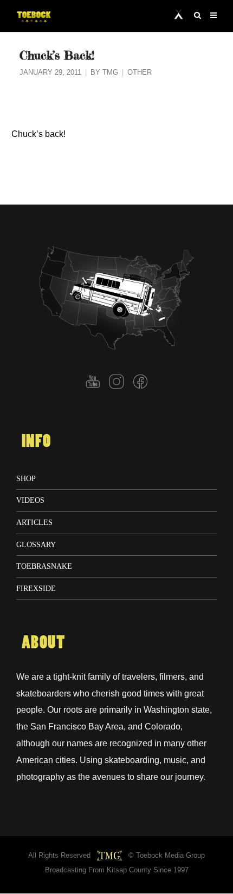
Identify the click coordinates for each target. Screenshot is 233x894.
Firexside (36, 588)
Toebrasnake (44, 566)
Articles (34, 522)
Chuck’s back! (38, 134)
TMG (110, 72)
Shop (26, 478)
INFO (36, 441)
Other (139, 72)
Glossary (36, 544)
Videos (30, 500)
